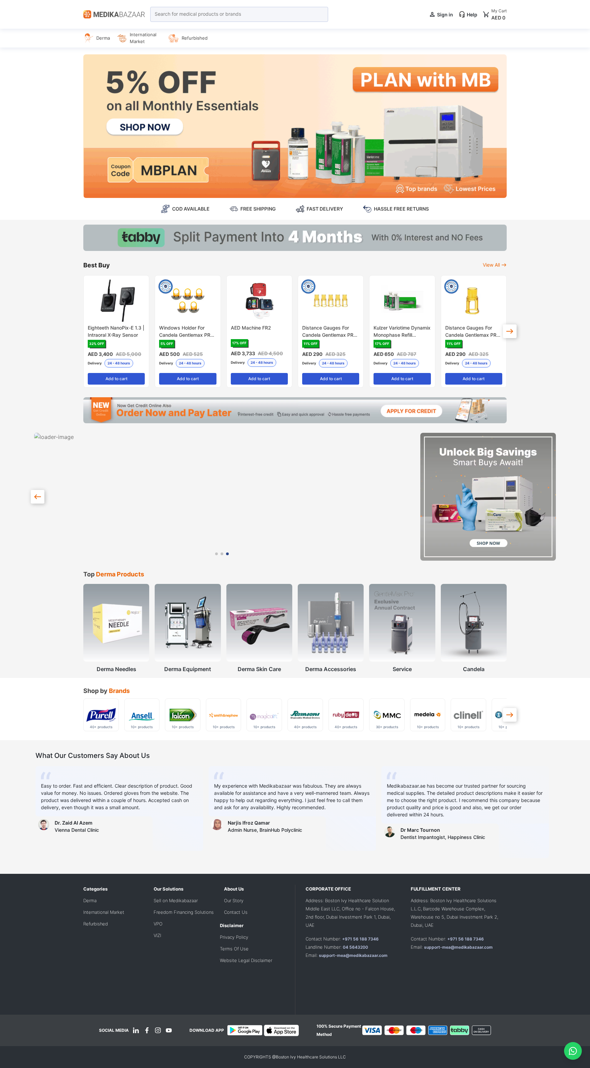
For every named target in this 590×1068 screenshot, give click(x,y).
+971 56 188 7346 (360, 939)
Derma (90, 900)
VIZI (157, 935)
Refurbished (95, 923)
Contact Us (236, 912)
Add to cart (116, 378)
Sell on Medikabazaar (176, 900)
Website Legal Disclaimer (246, 960)
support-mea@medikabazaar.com (353, 955)
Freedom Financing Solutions (184, 912)
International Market (103, 912)
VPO (158, 923)
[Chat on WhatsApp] (573, 1051)
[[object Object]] (510, 331)
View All (491, 265)
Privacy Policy (234, 937)
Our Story (233, 900)
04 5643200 (355, 947)
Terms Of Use (234, 948)
